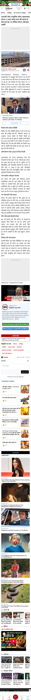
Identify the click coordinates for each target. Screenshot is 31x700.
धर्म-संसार (19, 347)
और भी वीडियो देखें (7, 629)
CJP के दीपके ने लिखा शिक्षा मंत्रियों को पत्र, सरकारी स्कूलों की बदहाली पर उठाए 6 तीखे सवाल (18, 621)
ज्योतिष (4, 347)
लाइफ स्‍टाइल (11, 347)
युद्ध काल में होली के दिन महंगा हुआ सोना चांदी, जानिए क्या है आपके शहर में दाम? (14, 339)
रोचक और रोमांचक (7, 353)
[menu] (2, 8)
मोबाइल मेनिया (8, 671)
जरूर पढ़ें (6, 610)
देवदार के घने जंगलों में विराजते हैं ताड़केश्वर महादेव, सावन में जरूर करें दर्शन (18, 666)
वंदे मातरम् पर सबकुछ (20, 13)
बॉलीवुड (9, 13)
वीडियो (6, 626)
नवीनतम (6, 654)
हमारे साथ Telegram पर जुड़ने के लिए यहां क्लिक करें (15, 329)
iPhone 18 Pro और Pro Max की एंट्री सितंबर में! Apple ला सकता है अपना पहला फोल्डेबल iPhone (18, 682)
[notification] (28, 8)
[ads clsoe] (30, 690)
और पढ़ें (16, 319)
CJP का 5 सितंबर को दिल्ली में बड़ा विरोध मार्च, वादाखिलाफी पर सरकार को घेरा (6, 621)
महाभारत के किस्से (6, 350)
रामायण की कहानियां (18, 350)
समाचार (3, 13)
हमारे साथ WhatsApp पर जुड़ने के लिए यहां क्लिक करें (15, 324)
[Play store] (25, 8)
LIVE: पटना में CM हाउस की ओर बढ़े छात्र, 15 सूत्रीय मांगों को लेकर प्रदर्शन (6, 666)
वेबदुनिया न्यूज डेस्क (12, 69)
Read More (8, 297)
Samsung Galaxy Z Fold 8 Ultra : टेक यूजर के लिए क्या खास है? (6, 682)
